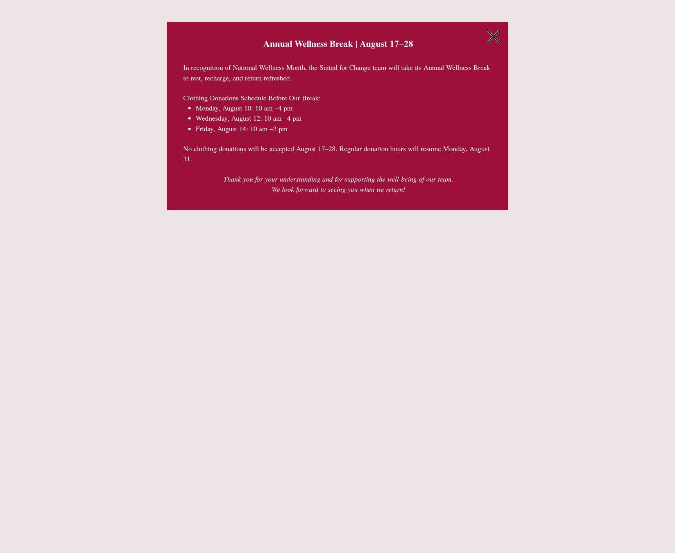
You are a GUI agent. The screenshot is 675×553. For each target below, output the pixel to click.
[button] (493, 36)
